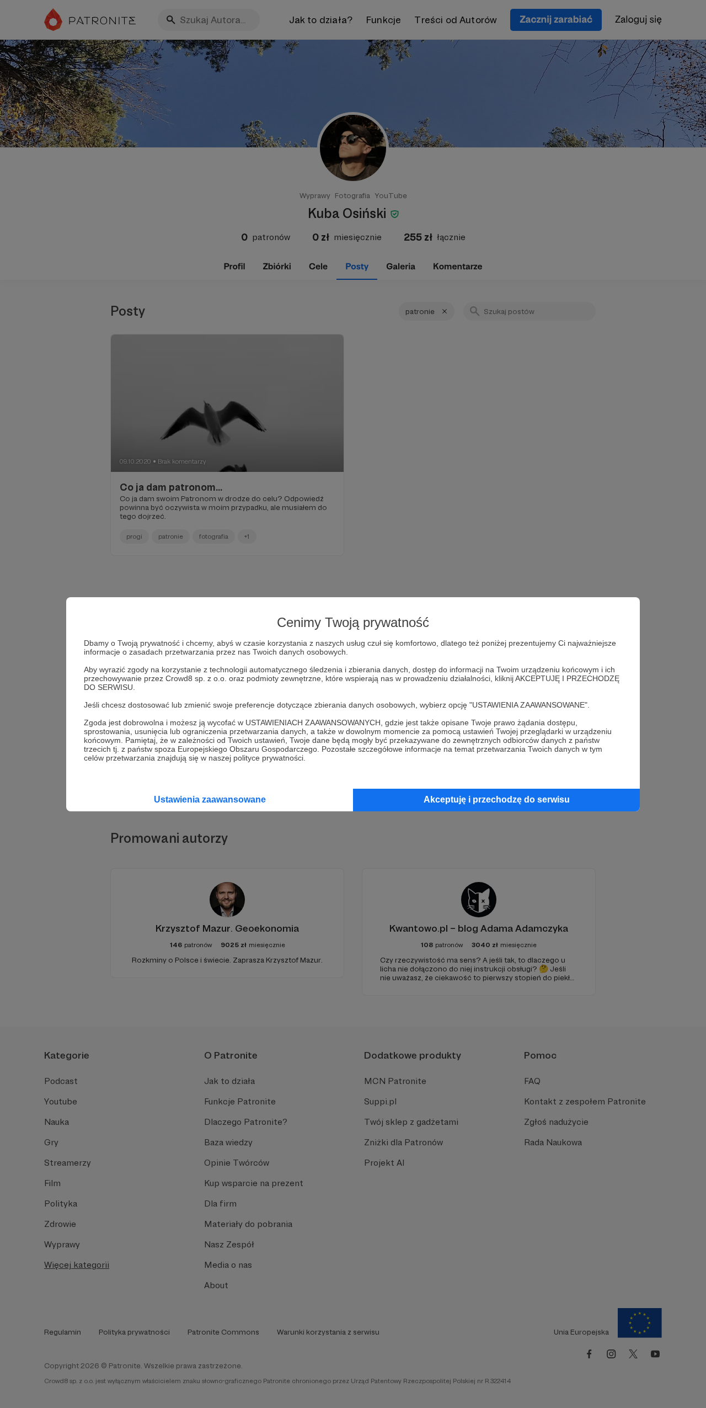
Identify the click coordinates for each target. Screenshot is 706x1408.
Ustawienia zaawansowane (210, 799)
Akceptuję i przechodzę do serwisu (497, 799)
